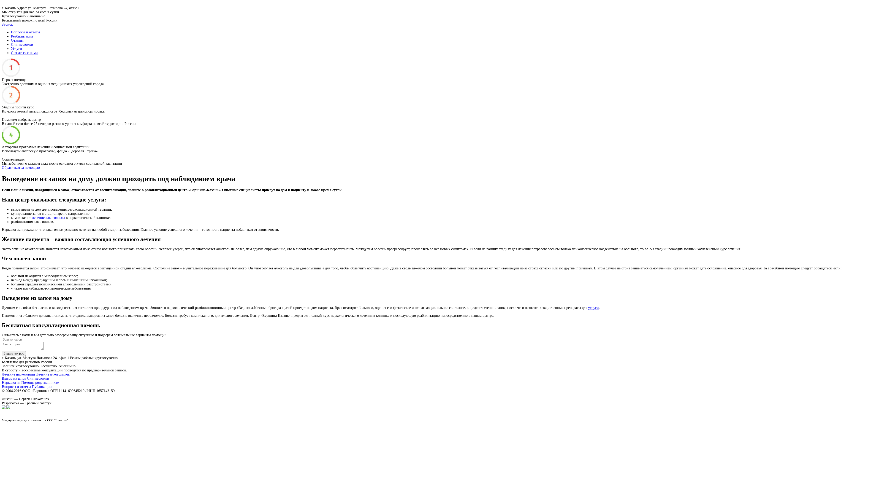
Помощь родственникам (40, 382)
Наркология (11, 382)
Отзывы (17, 40)
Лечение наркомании (18, 374)
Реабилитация (22, 36)
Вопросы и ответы (25, 32)
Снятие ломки (22, 44)
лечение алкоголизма (48, 218)
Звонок (7, 24)
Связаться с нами (24, 53)
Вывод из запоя (14, 378)
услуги (593, 308)
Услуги (16, 49)
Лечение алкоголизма (53, 374)
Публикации (42, 387)
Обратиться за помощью (21, 167)
